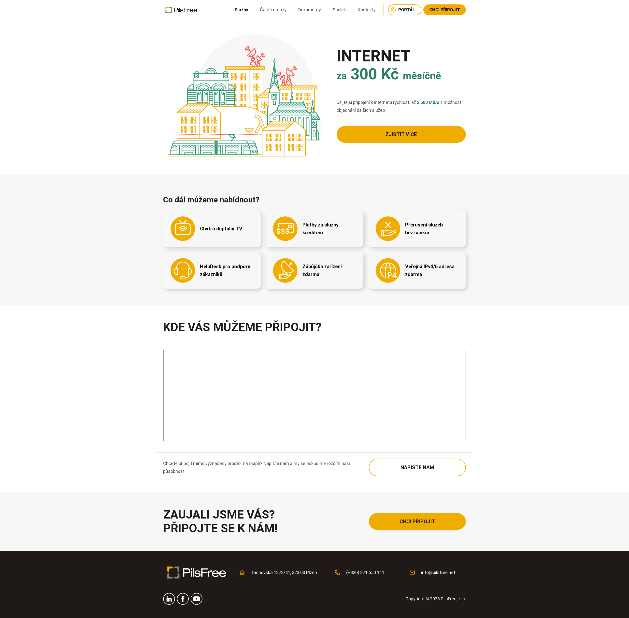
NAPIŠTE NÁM (417, 467)
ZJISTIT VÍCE (401, 134)
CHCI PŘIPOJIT (444, 9)
